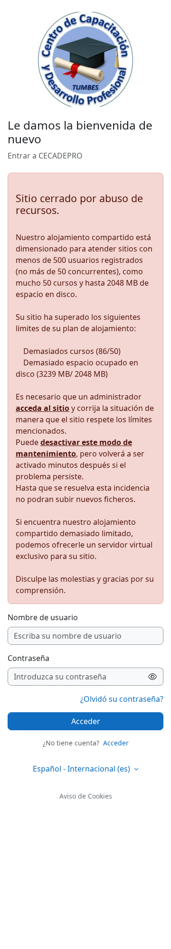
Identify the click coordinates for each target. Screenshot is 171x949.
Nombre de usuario (43, 617)
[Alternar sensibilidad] (152, 677)
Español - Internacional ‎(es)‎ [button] (82, 768)
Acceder (85, 721)
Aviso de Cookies (85, 795)
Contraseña (28, 658)
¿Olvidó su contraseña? (121, 699)
